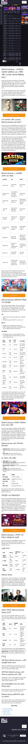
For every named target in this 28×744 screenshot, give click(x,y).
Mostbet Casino (7, 714)
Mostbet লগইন (6, 711)
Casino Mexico (6, 713)
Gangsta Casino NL (8, 710)
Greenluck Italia (7, 708)
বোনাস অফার (23, 735)
